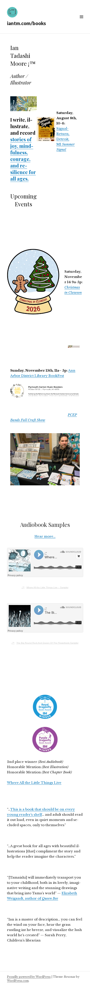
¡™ (23, 587)
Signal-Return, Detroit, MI (65, 139)
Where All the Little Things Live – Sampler (47, 587)
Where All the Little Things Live (34, 783)
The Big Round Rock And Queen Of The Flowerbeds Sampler (47, 643)
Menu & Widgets (81, 21)
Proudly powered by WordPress (29, 976)
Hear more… (45, 536)
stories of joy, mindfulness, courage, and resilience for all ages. (23, 159)
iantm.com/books (26, 23)
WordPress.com (18, 980)
